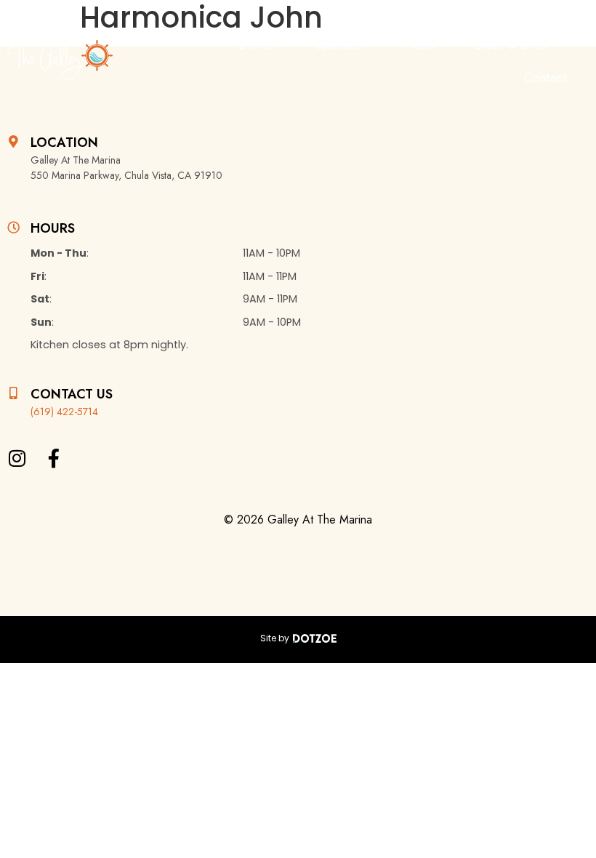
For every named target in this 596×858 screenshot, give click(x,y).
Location (64, 142)
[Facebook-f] (53, 458)
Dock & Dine (511, 44)
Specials (338, 44)
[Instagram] (16, 458)
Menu (418, 44)
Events (256, 44)
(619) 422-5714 (64, 411)
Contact (545, 77)
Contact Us (72, 394)
